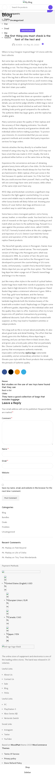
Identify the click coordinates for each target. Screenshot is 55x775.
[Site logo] (27, 2)
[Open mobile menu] (5, 7)
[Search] (50, 7)
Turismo (7, 37)
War (6, 33)
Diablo (7, 19)
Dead (6, 28)
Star (6, 24)
